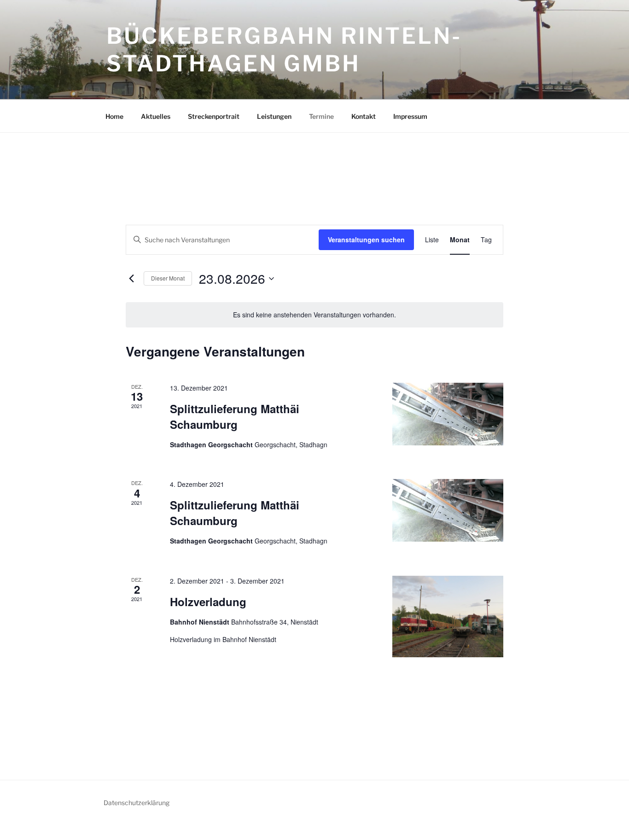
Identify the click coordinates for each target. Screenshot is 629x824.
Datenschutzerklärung (136, 802)
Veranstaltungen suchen (366, 239)
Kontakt (363, 116)
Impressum (410, 116)
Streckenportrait (213, 116)
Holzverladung (208, 601)
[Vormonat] (131, 278)
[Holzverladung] (447, 616)
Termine (321, 116)
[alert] (314, 314)
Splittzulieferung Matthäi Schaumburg (234, 416)
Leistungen (274, 116)
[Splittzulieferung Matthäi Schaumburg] (447, 414)
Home (114, 116)
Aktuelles (155, 116)
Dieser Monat (168, 278)
